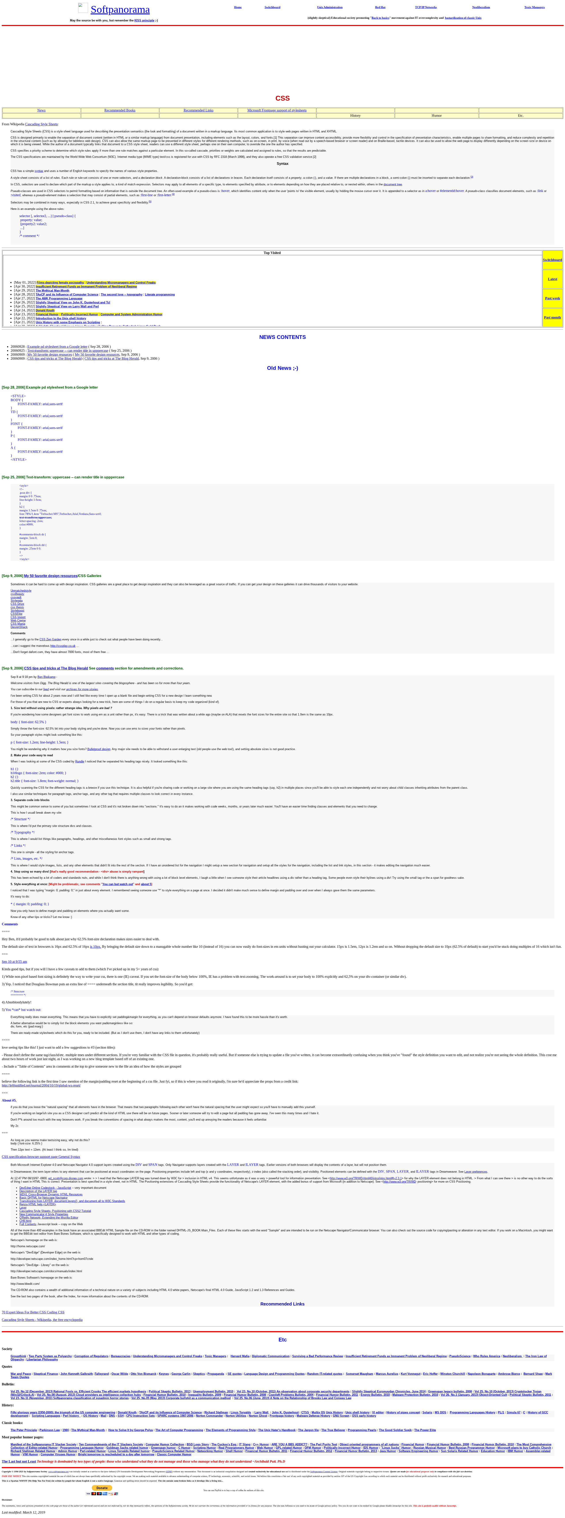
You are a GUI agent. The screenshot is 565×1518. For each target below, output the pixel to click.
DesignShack (19, 627)
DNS (112, 1415)
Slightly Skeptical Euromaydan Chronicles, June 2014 (389, 1391)
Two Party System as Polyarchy (50, 1356)
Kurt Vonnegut (410, 1373)
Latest (552, 279)
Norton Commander (209, 1415)
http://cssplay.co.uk (62, 645)
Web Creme (18, 620)
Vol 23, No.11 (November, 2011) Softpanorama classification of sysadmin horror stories (70, 1398)
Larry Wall (261, 1412)
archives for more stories (82, 689)
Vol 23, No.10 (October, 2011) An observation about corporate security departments (292, 1391)
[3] (472, 176)
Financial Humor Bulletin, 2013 (356, 1451)
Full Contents (27, 1224)
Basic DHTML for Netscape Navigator (43, 1197)
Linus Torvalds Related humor (129, 1451)
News (41, 110)
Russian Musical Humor (429, 1447)
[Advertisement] (282, 59)
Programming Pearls (362, 1430)
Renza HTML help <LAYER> (37, 1204)
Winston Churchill (452, 1373)
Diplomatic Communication (271, 1356)
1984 (65, 1430)
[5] (150, 201)
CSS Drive (17, 604)
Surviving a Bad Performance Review (317, 1356)
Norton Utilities (236, 1415)
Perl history (72, 1415)
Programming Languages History (472, 1412)
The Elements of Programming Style (231, 1430)
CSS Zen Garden (50, 639)
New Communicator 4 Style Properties (43, 1214)
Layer (22, 1207)
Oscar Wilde (119, 1373)
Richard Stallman (216, 1412)
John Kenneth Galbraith (76, 1373)
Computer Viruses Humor (58, 1454)
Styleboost (17, 610)
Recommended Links (198, 110)
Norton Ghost (258, 1415)
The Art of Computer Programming (179, 1430)
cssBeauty (17, 594)
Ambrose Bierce (509, 1373)
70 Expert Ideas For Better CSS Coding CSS (33, 1312)
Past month (552, 317)
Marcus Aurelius (387, 1373)
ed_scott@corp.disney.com (65, 1178)
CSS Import (18, 617)
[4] (173, 194)
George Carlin (180, 1373)
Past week (552, 298)
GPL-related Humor (289, 1447)
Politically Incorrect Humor (342, 1447)
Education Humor (493, 1451)
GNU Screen (341, 1415)
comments (105, 668)
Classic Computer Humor (174, 1454)
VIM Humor (30, 1454)
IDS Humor (370, 1447)
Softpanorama (120, 9)
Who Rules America (486, 1356)
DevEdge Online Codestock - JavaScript (45, 1187)
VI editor (378, 1412)
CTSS (305, 1412)
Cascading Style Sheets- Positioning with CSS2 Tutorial (55, 1211)
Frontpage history (282, 1415)
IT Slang (244, 1444)
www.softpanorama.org (58, 1471)
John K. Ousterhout (285, 1412)
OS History (90, 1415)
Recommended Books (119, 110)
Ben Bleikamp (46, 677)
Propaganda (215, 1373)
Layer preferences (475, 1171)
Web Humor (265, 1447)
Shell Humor (234, 1451)
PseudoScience (460, 1356)
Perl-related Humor (93, 1451)
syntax (39, 171)
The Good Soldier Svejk (395, 1430)
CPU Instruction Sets (140, 1415)
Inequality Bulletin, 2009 (204, 1394)
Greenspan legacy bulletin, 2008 (450, 1391)
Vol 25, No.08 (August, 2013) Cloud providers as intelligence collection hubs (89, 1394)
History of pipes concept (403, 1412)
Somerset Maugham (359, 1373)
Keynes (164, 1373)
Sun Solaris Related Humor (459, 1451)
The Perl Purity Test (323, 1444)
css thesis (17, 607)
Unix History (334, 1412)
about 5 (146, 884)
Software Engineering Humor (418, 1451)
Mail (103, 1415)
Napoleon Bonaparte (481, 1373)
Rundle (79, 761)
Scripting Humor (204, 1447)
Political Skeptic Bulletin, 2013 (169, 1391)
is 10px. (95, 946)
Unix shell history (357, 1412)
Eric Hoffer (430, 1373)
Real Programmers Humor (236, 1447)
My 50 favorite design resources (49, 354)
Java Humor (388, 1451)
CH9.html (25, 1221)
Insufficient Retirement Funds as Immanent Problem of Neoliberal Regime (396, 1356)
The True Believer (333, 1430)
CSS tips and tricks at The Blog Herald (54, 358)
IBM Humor (515, 1451)
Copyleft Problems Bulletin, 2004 (291, 1394)
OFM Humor (313, 1447)
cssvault (16, 597)
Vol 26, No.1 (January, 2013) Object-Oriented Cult (474, 1394)
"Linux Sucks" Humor (396, 1447)
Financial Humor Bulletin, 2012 (311, 1451)
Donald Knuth (127, 1412)
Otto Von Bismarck (143, 1373)
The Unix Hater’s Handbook (277, 1430)
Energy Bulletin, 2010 (375, 1394)
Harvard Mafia (240, 1356)
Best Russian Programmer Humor (472, 1447)
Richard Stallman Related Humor (33, 1451)
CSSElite (16, 613)
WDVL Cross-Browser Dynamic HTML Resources (51, 1194)
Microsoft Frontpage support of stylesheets (277, 110)
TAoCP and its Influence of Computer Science (170, 1412)
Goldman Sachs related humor (127, 1447)
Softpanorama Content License (323, 1471)
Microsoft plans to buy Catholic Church (524, 1447)
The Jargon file (308, 1430)
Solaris (427, 1412)
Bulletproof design (98, 749)
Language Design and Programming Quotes (274, 1373)
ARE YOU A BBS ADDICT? (289, 1444)
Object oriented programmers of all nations (369, 1444)
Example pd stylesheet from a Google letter (57, 346)
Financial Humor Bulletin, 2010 (164, 1394)
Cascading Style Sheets (41, 124)
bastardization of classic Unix (463, 17)
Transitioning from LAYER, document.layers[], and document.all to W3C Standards (72, 1201)
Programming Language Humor (82, 1447)
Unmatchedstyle (21, 590)
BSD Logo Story (198, 1444)
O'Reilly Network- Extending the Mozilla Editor (48, 1217)
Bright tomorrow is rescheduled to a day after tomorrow (116, 1454)
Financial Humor (412, 1444)
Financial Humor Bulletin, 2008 (245, 1394)
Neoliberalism (513, 1356)
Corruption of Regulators (91, 1356)
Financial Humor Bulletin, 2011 (337, 1394)
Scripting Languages (46, 1415)
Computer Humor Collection (165, 1444)
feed (46, 689)
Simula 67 (513, 1412)
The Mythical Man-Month (88, 1430)
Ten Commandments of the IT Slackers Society (111, 1444)
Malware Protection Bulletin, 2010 (415, 1394)
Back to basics (380, 17)
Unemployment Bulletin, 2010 (213, 1391)
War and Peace (21, 1373)
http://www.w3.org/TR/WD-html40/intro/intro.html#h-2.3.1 (366, 1178)
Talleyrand (102, 1373)
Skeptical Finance (46, 1373)
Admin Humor (67, 1451)
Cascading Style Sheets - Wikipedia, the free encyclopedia (42, 1320)
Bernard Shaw (533, 1373)
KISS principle (144, 20)
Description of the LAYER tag (38, 1191)
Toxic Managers (215, 1356)
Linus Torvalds (241, 1412)
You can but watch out (117, 884)
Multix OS (318, 1412)
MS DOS (440, 1412)
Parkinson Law (50, 1430)
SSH (121, 1415)
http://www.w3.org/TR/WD (399, 1181)
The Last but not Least (19, 1461)
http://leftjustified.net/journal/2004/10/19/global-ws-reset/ (41, 1085)
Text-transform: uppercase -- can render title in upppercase (67, 350)
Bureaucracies (120, 1356)
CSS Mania (18, 623)
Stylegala (17, 600)
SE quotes (235, 1373)
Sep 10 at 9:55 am (14, 961)
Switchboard (552, 260)
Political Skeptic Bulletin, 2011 (530, 1394)
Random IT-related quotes (324, 1373)
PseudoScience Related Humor (173, 1451)
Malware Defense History (313, 1415)
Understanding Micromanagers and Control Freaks (167, 1356)
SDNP (169, 1471)
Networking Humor (210, 1451)
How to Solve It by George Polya (130, 1430)
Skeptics (199, 1373)
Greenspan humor (163, 1447)
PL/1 (501, 1412)
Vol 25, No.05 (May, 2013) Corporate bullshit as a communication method (181, 1398)
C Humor (184, 1447)
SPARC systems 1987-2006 (175, 1415)
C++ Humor (261, 1444)
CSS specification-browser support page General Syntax (41, 1157)
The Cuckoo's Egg (224, 1444)
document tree (393, 184)
